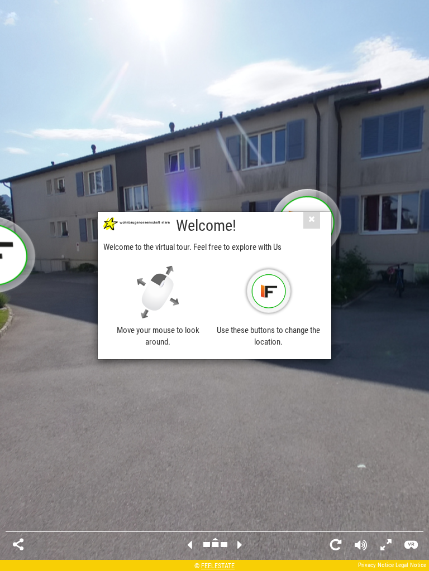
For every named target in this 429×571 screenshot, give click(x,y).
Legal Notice (410, 565)
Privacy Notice (376, 565)
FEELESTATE (218, 566)
